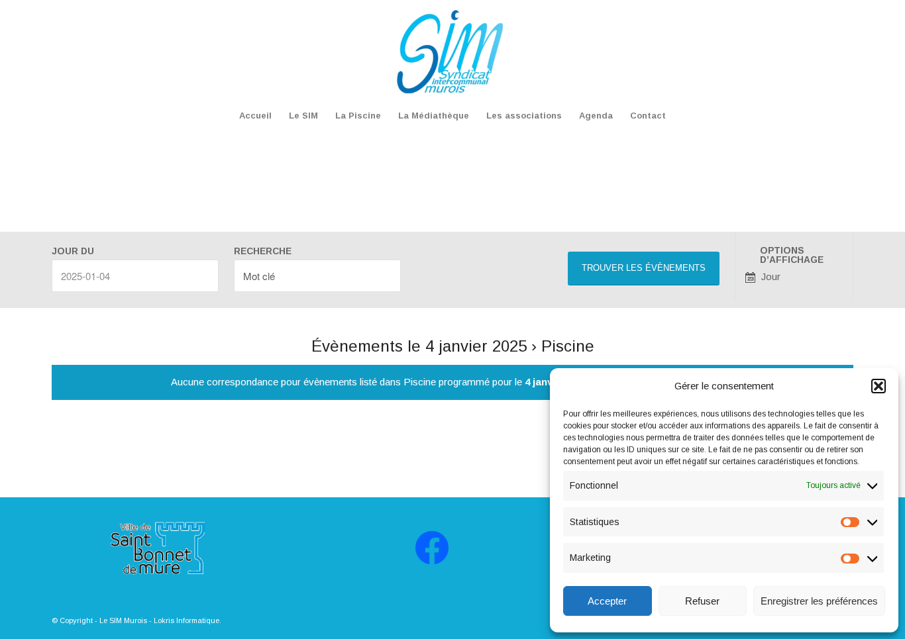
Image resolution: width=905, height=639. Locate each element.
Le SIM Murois (123, 620)
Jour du (73, 251)
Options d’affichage (792, 255)
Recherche (263, 251)
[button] (878, 386)
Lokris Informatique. (187, 620)
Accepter (607, 601)
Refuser (702, 601)
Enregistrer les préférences (819, 601)
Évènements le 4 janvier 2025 (419, 346)
